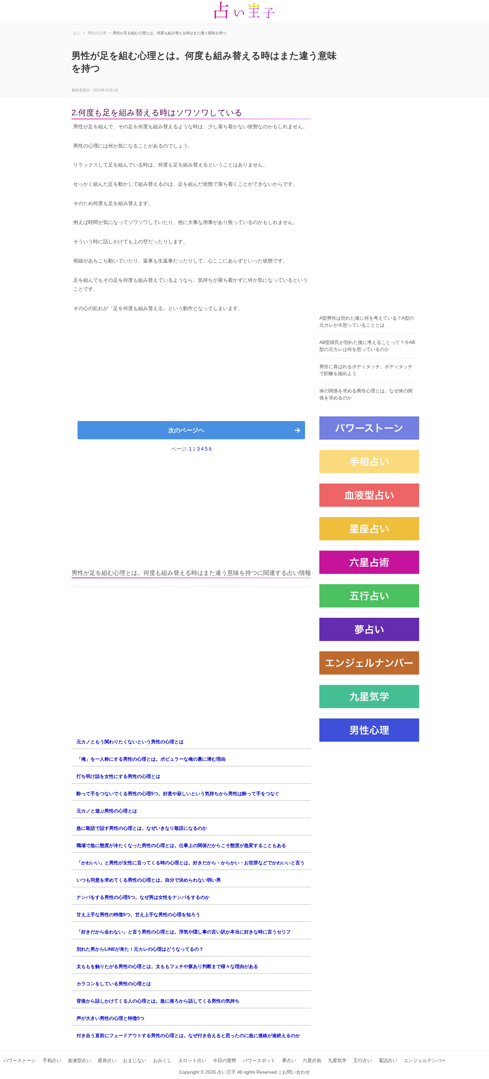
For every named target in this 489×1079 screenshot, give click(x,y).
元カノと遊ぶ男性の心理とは (107, 810)
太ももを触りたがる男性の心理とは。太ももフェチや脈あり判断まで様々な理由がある (167, 966)
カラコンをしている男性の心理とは (114, 983)
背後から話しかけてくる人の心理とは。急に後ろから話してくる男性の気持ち (158, 1001)
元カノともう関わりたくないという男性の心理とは (130, 741)
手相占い (52, 1060)
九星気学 (337, 1060)
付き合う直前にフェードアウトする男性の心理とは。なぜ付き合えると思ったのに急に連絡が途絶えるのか (188, 1035)
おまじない (134, 1060)
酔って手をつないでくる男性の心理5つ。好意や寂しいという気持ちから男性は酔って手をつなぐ (178, 793)
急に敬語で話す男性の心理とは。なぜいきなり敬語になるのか (142, 828)
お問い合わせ (296, 1072)
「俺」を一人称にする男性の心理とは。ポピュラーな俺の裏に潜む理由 (151, 759)
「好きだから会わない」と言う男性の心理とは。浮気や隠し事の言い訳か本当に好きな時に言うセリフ (184, 931)
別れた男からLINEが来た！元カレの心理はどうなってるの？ (140, 949)
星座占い (107, 1060)
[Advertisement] (191, 369)
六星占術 (312, 1060)
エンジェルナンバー (425, 1060)
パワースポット (259, 1060)
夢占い (289, 1060)
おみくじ (162, 1060)
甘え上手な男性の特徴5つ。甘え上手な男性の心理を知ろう (138, 914)
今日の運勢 (224, 1060)
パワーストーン (19, 1060)
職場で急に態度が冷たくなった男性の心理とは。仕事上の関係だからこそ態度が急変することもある (181, 845)
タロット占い (192, 1060)
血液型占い (79, 1060)
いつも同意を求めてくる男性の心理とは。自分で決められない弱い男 (149, 880)
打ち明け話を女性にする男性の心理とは (118, 776)
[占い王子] (244, 12)
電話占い (388, 1060)
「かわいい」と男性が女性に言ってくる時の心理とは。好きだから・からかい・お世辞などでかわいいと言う (191, 862)
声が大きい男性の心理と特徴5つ (110, 1018)
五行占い (362, 1060)
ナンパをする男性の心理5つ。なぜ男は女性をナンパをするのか (143, 897)
